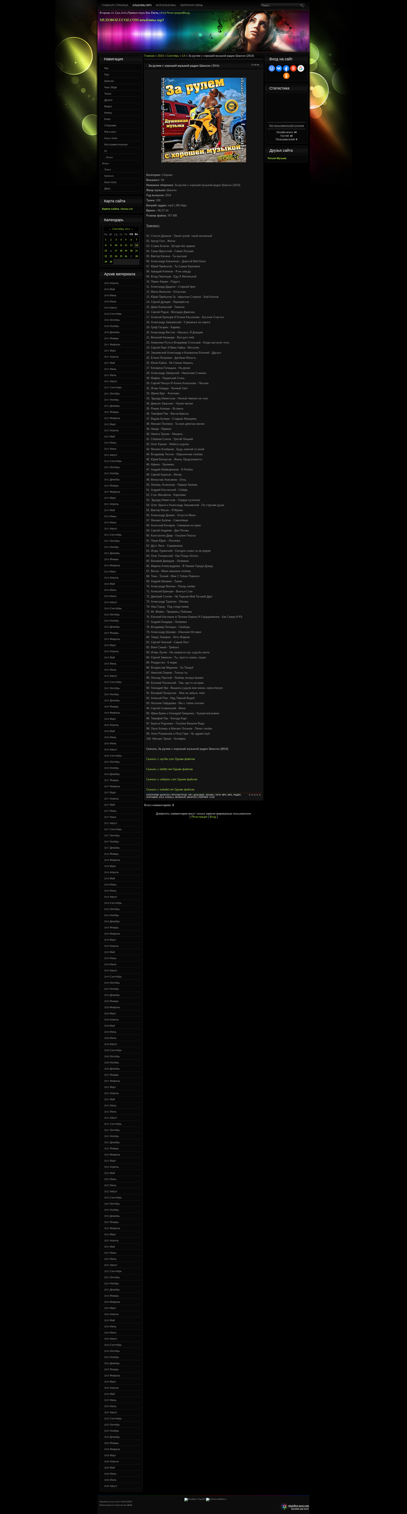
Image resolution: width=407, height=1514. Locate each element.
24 (116, 256)
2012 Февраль (112, 418)
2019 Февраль (112, 933)
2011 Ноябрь (111, 399)
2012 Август (110, 454)
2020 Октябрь (112, 1056)
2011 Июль (110, 375)
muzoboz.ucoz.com (294, 1507)
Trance (107, 169)
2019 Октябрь (112, 982)
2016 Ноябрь (111, 767)
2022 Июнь (110, 1179)
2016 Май (109, 731)
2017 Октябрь (112, 835)
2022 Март (110, 1160)
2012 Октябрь (112, 467)
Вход (186, 13)
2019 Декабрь (112, 995)
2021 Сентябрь (113, 1123)
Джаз (107, 188)
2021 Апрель (111, 1093)
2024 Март (110, 1308)
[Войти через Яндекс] (293, 68)
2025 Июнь (110, 1400)
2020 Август (110, 1044)
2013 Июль (110, 522)
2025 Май (109, 1393)
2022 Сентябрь (113, 1197)
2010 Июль (110, 301)
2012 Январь (111, 412)
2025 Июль (110, 1406)
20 (131, 250)
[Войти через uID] (272, 68)
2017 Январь (111, 780)
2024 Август (110, 1338)
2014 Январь (111, 559)
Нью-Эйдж (110, 87)
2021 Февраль (112, 1080)
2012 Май (109, 436)
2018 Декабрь (112, 921)
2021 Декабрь (112, 1142)
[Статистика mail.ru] (216, 1499)
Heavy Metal (110, 138)
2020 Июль (110, 1038)
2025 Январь (111, 1369)
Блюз (107, 119)
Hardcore (109, 175)
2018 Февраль (112, 860)
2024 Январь (111, 1295)
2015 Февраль (112, 639)
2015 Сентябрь (113, 682)
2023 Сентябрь (113, 1271)
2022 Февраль (112, 1154)
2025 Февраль (112, 1375)
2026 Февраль (112, 1449)
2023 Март (110, 1234)
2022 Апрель (111, 1166)
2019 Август (110, 970)
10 (116, 245)
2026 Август (110, 1486)
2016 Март (110, 718)
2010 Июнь (110, 295)
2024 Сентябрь (113, 1344)
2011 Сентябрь (113, 387)
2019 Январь (111, 927)
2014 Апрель (111, 577)
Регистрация (175, 13)
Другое (108, 100)
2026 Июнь (110, 1473)
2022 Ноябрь (111, 1209)
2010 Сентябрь (113, 313)
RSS (162, 13)
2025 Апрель (111, 1387)
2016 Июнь (110, 737)
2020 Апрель (111, 1019)
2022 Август (110, 1191)
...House (108, 157)
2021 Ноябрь (111, 1136)
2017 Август (110, 823)
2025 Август (110, 1412)
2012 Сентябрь (113, 461)
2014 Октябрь (112, 614)
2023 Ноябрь (111, 1283)
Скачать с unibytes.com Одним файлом (171, 779)
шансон (192, 797)
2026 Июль (110, 1479)
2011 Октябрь (112, 393)
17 (116, 250)
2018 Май (109, 878)
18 (121, 250)
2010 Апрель (111, 283)
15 (106, 250)
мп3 (230, 795)
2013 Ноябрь (111, 547)
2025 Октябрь (112, 1424)
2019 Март (110, 939)
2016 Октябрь (112, 761)
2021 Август (110, 1117)
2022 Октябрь (112, 1203)
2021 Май (109, 1099)
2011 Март (110, 350)
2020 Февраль (112, 1007)
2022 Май (109, 1173)
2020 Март (110, 1013)
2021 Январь (111, 1074)
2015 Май (109, 657)
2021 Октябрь (112, 1130)
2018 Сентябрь (113, 903)
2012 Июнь (110, 442)
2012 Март (110, 424)
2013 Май (109, 510)
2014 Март (110, 571)
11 (121, 245)
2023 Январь (111, 1222)
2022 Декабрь (112, 1216)
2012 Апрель (111, 430)
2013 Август (110, 528)
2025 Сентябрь (113, 1418)
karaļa (169, 797)
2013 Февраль (112, 491)
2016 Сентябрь (113, 755)
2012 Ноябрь (111, 473)
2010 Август (110, 307)
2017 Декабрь (112, 847)
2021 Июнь (110, 1105)
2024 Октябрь (112, 1351)
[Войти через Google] (300, 68)
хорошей (152, 797)
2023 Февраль (112, 1228)
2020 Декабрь (112, 1068)
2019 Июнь (110, 958)
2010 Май (109, 289)
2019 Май (109, 952)
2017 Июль (110, 817)
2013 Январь (111, 485)
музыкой (180, 797)
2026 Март (110, 1455)
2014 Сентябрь (113, 608)
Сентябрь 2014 (121, 228)
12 (126, 245)
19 (126, 250)
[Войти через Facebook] (286, 68)
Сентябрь (173, 55)
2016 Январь (111, 706)
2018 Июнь (110, 884)
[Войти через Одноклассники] (286, 76)
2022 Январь (111, 1148)
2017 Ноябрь (111, 841)
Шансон (109, 81)
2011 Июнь (110, 369)
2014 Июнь (110, 590)
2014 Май (109, 583)
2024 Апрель (111, 1314)
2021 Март (110, 1087)
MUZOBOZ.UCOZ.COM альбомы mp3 (132, 19)
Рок (106, 68)
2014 (161, 55)
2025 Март (110, 1381)
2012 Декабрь (112, 479)
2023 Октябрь (112, 1277)
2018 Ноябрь (111, 915)
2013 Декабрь (112, 553)
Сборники (110, 125)
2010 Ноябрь (111, 326)
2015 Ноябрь (111, 694)
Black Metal (110, 182)
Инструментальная (116, 144)
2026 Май (109, 1467)
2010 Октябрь (112, 319)
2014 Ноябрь (111, 620)
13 (131, 245)
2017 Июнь (110, 810)
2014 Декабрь (112, 626)
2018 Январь (111, 853)
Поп (106, 74)
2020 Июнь (110, 1031)
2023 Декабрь (112, 1289)
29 (106, 261)
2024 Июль (110, 1332)
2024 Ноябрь (111, 1357)
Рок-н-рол (110, 131)
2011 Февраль (112, 344)
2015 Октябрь (112, 688)
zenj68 (209, 795)
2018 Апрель (111, 872)
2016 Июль (110, 743)
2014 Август (110, 602)
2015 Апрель (111, 651)
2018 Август (110, 896)
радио (237, 795)
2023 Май (109, 1246)
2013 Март (110, 497)
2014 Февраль (112, 565)
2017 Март (110, 792)
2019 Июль (110, 964)
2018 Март (110, 866)
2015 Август (110, 675)
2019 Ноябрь (111, 988)
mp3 (224, 795)
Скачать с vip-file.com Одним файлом (170, 759)
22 (106, 256)
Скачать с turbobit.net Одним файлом (170, 789)
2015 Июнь (110, 663)
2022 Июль (110, 1185)
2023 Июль (110, 1258)
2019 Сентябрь (113, 976)
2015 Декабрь (112, 700)
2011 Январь (111, 338)
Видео (108, 106)
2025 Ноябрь (111, 1430)
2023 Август (110, 1265)
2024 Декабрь (112, 1363)
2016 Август (110, 749)
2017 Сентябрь (113, 829)
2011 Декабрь (112, 405)
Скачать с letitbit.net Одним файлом (169, 769)
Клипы (108, 112)
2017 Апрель (111, 798)
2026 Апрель (111, 1461)
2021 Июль (110, 1111)
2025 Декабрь (112, 1436)
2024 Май (109, 1320)
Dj (105, 150)
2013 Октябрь (112, 540)
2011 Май (109, 362)
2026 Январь (111, 1443)
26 (126, 256)
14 (136, 245)
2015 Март (110, 645)
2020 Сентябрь (113, 1050)
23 (111, 256)
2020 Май (109, 1025)
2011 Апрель (111, 356)
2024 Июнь (110, 1326)
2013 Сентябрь (113, 534)
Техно (107, 93)
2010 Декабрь (112, 332)
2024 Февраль (112, 1301)
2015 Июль (110, 669)
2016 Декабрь (112, 774)
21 (136, 250)
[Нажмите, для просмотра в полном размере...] (203, 161)
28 (136, 256)
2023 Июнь (110, 1252)
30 (111, 261)
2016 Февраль (112, 712)
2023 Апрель (111, 1240)
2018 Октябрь (112, 909)
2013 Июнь (110, 516)
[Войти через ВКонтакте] (279, 68)
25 (121, 256)
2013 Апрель (111, 504)
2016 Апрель (111, 725)
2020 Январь (111, 1001)
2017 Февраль (112, 786)
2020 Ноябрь (111, 1062)
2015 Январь (111, 632)
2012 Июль (110, 448)
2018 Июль (110, 890)
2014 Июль (110, 596)
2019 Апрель (111, 945)
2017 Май (109, 804)
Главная (149, 55)
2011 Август (110, 381)
